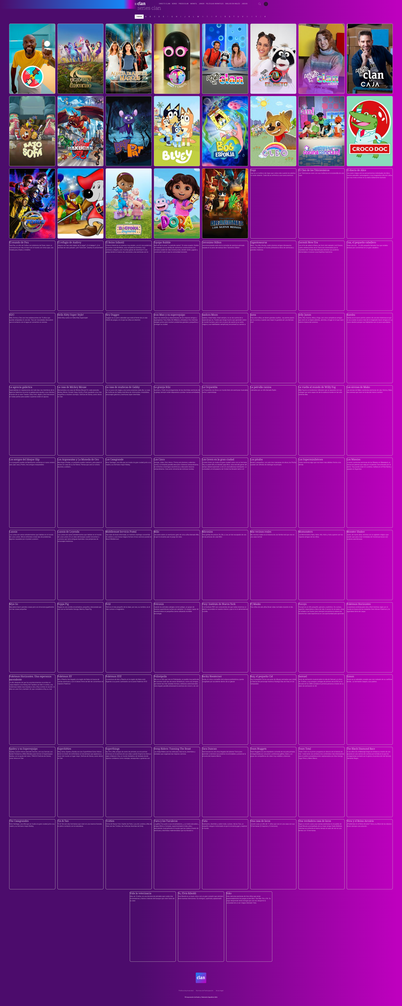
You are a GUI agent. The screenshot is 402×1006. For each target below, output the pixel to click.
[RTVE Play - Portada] (141, 4)
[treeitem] (164, 4)
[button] (135, 4)
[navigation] (203, 4)
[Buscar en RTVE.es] (259, 4)
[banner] (146, 4)
